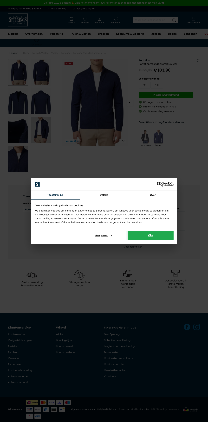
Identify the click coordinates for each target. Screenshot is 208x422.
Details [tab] (104, 195)
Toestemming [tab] (55, 195)
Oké (150, 235)
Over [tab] (153, 195)
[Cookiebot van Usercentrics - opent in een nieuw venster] (159, 184)
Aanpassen (101, 235)
